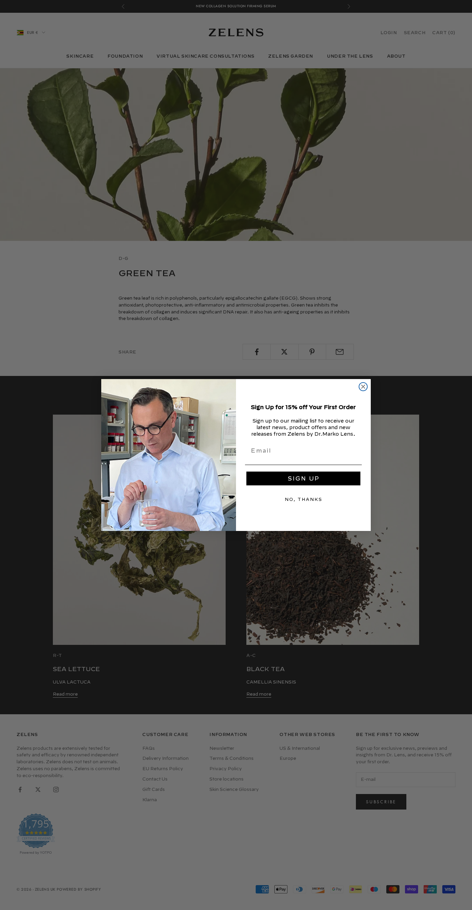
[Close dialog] (363, 387)
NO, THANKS (303, 499)
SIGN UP (303, 478)
